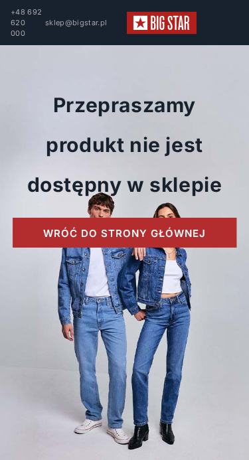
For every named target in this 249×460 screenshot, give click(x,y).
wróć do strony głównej (124, 233)
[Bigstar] (162, 23)
